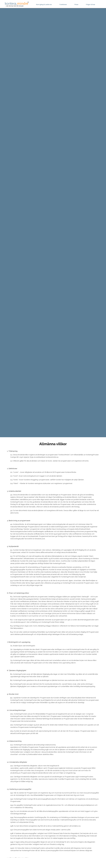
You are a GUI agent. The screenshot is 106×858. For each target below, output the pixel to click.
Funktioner (63, 4)
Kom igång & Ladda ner (44, 4)
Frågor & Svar (90, 4)
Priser (76, 4)
